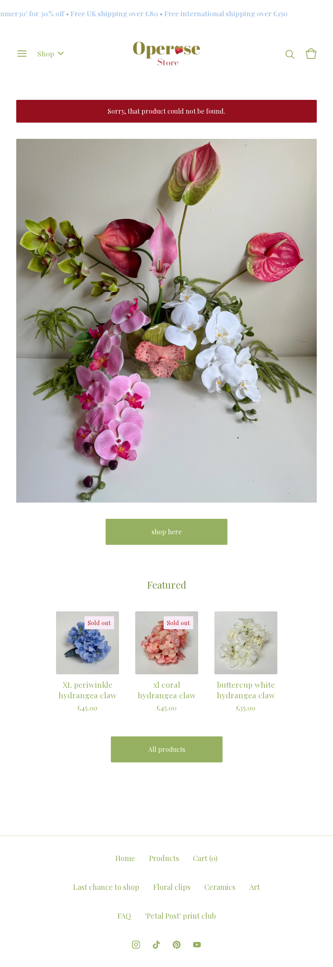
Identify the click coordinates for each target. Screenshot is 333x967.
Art (254, 887)
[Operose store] (167, 53)
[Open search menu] (290, 53)
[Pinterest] (177, 945)
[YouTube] (197, 945)
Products (164, 858)
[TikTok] (156, 945)
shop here (166, 531)
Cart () (205, 858)
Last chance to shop (106, 887)
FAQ (124, 916)
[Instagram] (136, 945)
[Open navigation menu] (22, 53)
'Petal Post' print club (180, 916)
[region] (166, 13)
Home (125, 858)
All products (166, 749)
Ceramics (220, 887)
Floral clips (171, 887)
